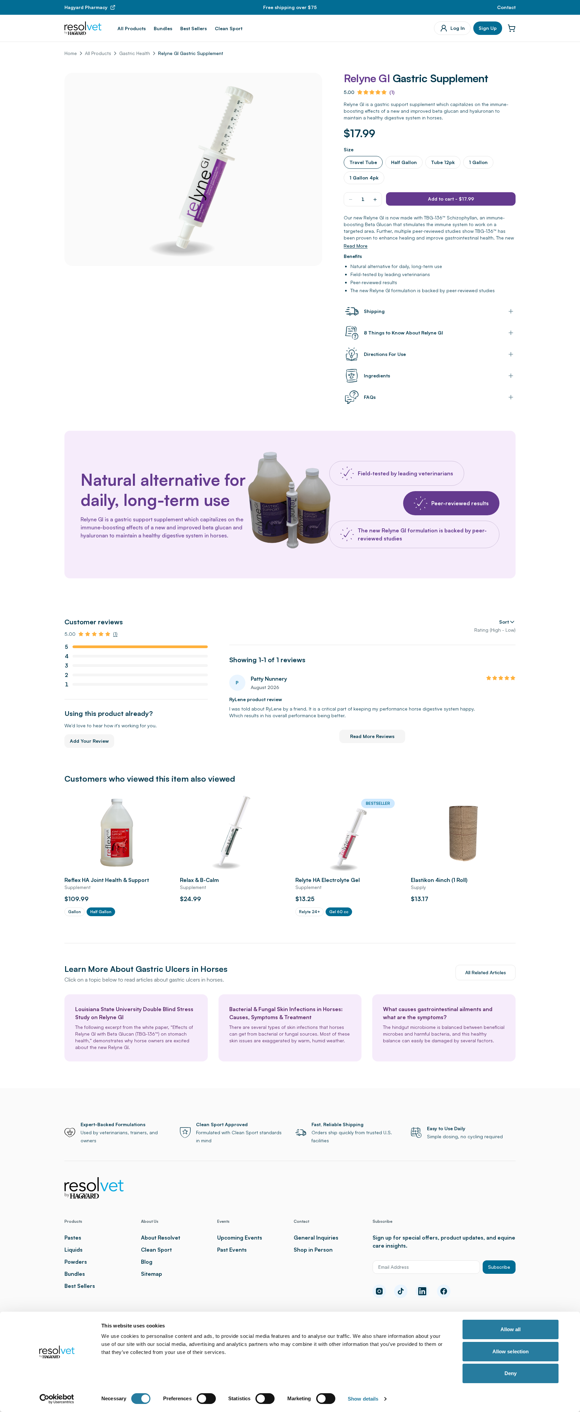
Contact (506, 7)
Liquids (73, 1249)
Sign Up (488, 28)
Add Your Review (89, 741)
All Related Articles (485, 972)
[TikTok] (400, 1291)
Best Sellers (193, 28)
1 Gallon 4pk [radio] (364, 177)
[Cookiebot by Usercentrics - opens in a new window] (57, 1399)
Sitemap (151, 1273)
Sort (504, 622)
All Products (131, 28)
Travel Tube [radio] (363, 162)
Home (70, 53)
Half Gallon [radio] (404, 162)
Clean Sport (228, 28)
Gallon (74, 911)
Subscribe (499, 1267)
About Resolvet (160, 1237)
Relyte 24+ (309, 911)
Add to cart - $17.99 (451, 199)
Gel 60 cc (338, 911)
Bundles (163, 28)
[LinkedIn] (422, 1291)
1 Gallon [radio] (478, 162)
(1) (391, 92)
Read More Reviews (372, 736)
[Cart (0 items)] (512, 28)
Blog (146, 1261)
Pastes (72, 1237)
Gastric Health (134, 53)
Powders (75, 1261)
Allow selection (510, 1351)
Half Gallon (100, 911)
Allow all (510, 1329)
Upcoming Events (239, 1237)
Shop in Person (313, 1249)
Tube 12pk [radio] (443, 162)
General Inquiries (316, 1237)
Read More (356, 246)
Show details (363, 1399)
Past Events (232, 1249)
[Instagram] (379, 1291)
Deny (510, 1373)
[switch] (206, 1398)
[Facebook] (443, 1291)
